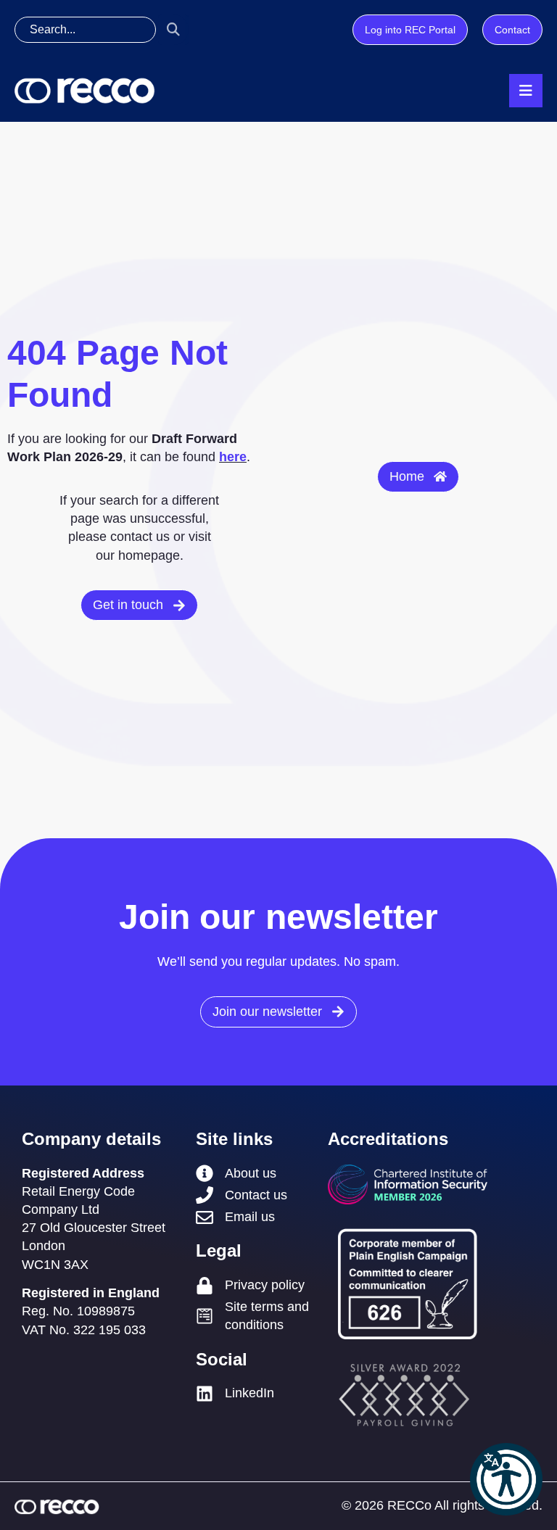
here (233, 457)
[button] (506, 1479)
